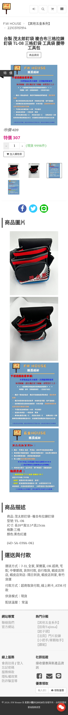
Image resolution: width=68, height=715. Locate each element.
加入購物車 (16, 154)
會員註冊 (8, 663)
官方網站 (8, 627)
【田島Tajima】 (47, 627)
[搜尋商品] (43, 9)
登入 (20, 663)
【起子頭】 (43, 631)
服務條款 (8, 672)
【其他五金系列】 (39, 24)
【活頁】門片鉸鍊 (48, 636)
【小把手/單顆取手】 (50, 640)
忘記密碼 (8, 668)
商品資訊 (34, 55)
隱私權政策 (9, 677)
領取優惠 (59, 690)
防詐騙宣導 (9, 681)
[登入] (34, 9)
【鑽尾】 (42, 645)
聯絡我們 (8, 623)
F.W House (12, 24)
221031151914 (16, 28)
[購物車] (52, 9)
